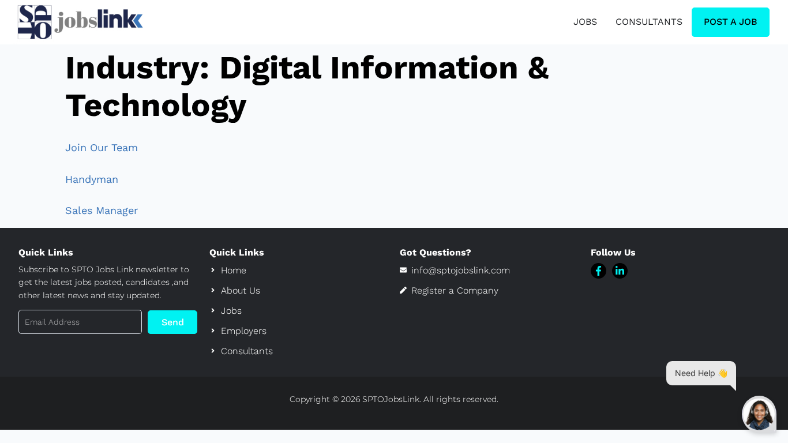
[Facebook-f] (598, 271)
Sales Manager (101, 210)
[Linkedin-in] (620, 271)
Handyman (91, 179)
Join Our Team (101, 147)
